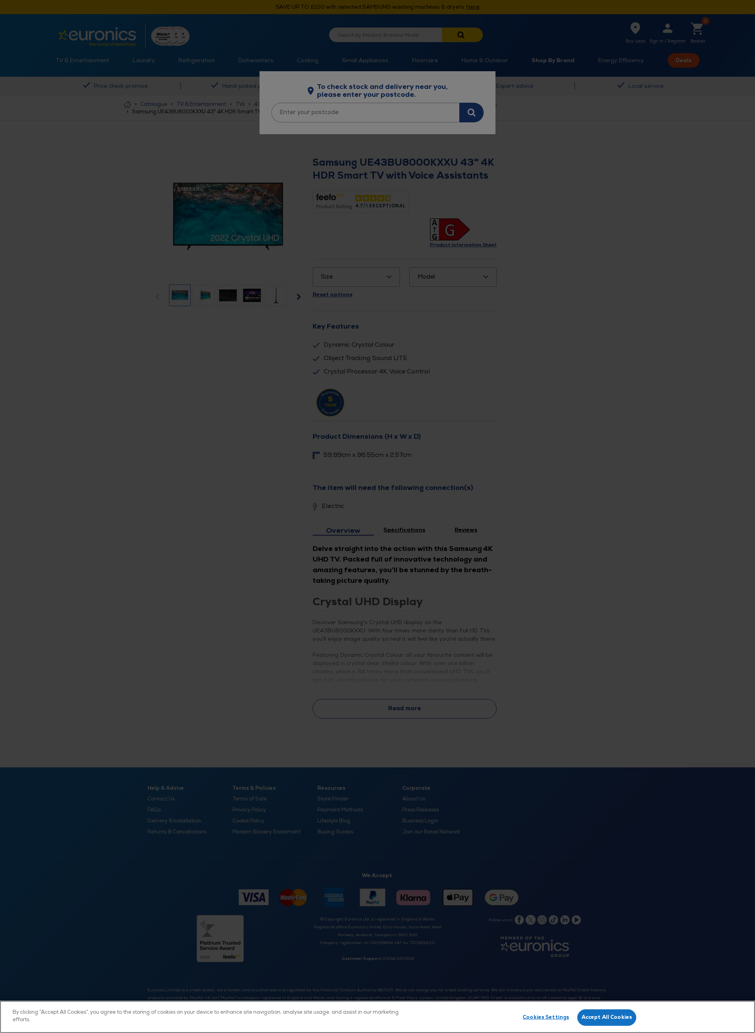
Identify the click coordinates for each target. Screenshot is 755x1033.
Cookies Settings (546, 1017)
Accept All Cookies (607, 1017)
